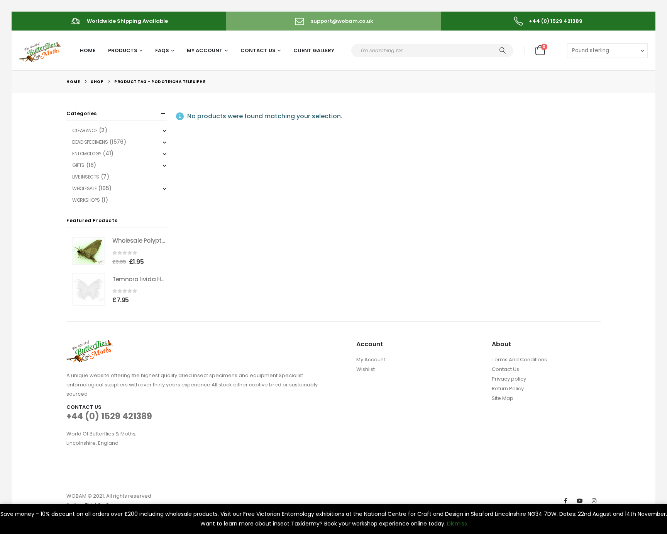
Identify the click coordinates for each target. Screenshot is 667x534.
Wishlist (365, 369)
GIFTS (78, 165)
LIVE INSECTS (85, 176)
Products (122, 50)
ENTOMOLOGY (87, 153)
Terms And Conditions (519, 359)
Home (87, 50)
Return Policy (508, 388)
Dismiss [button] (457, 523)
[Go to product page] (88, 251)
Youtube (580, 501)
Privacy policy (509, 379)
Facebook (565, 501)
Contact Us (258, 50)
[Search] (502, 50)
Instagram (594, 501)
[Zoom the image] (89, 344)
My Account (205, 50)
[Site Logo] (40, 51)
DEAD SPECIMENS (90, 142)
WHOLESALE (84, 188)
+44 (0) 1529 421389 (109, 416)
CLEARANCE (84, 130)
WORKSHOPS (86, 200)
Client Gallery (313, 50)
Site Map (502, 398)
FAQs (162, 50)
